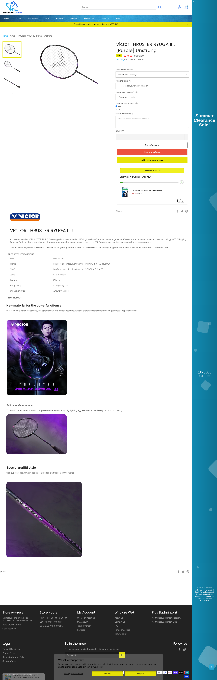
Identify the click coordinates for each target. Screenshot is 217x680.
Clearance (105, 18)
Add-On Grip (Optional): (125, 92)
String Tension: (122, 81)
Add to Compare (152, 145)
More (118, 18)
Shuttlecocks (33, 18)
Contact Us (120, 641)
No (119, 109)
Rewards (81, 649)
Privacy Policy (96, 666)
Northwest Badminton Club (164, 641)
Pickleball (74, 18)
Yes (119, 106)
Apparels (59, 18)
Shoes (18, 18)
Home (5, 35)
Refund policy (121, 653)
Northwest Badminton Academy (166, 637)
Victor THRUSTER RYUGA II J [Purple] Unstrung (31, 35)
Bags (47, 18)
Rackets (6, 18)
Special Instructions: (124, 114)
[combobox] (118, 7)
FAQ (116, 645)
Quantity (120, 131)
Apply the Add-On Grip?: (125, 104)
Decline (140, 673)
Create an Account (86, 637)
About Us (119, 637)
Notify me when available (152, 160)
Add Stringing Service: (125, 70)
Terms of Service (122, 649)
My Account (82, 641)
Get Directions (9, 648)
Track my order (84, 645)
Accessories (89, 18)
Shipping (120, 59)
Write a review (96, 602)
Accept (107, 673)
